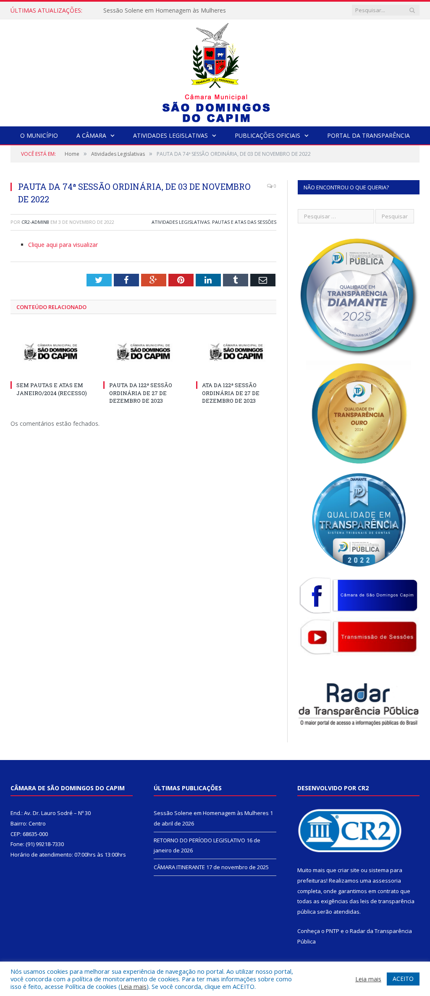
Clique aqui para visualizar (63, 245)
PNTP (332, 931)
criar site (348, 870)
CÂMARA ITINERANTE (179, 867)
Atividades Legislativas (170, 135)
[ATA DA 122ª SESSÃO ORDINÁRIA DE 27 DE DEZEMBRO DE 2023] (236, 352)
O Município (39, 135)
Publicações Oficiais (267, 135)
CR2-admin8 (35, 222)
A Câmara (91, 135)
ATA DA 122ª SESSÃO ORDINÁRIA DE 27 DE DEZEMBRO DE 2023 (231, 392)
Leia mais (134, 986)
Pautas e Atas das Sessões (244, 222)
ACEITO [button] (403, 979)
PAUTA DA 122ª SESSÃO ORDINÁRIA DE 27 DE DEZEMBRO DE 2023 (140, 392)
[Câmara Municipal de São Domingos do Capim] (215, 70)
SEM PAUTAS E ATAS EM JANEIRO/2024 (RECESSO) (51, 388)
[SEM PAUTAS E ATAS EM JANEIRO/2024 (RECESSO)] (50, 352)
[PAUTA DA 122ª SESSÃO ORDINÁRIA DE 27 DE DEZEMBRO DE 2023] (143, 352)
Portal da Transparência (368, 135)
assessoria (386, 880)
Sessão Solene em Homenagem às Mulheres (211, 813)
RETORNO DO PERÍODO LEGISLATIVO (156, 10)
